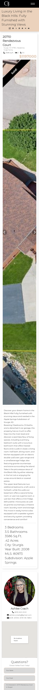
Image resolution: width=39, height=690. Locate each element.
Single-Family (8, 50)
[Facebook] (13, 28)
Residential (20, 48)
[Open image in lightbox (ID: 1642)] (19, 232)
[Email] (28, 28)
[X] (16, 28)
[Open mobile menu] (33, 4)
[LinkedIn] (19, 28)
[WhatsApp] (22, 28)
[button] (19, 402)
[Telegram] (25, 28)
